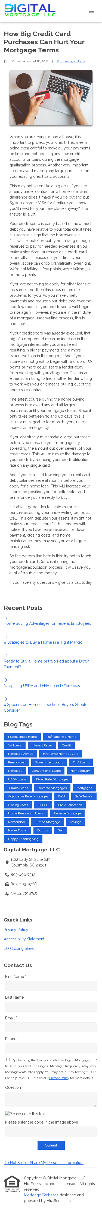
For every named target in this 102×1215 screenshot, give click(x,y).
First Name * (15, 976)
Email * (11, 1018)
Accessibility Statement (24, 939)
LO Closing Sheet (19, 948)
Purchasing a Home (71, 61)
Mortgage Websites (42, 1195)
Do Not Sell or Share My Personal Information (44, 1163)
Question (13, 1087)
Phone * (12, 1039)
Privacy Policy (16, 929)
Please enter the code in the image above (41, 1122)
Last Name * (15, 997)
